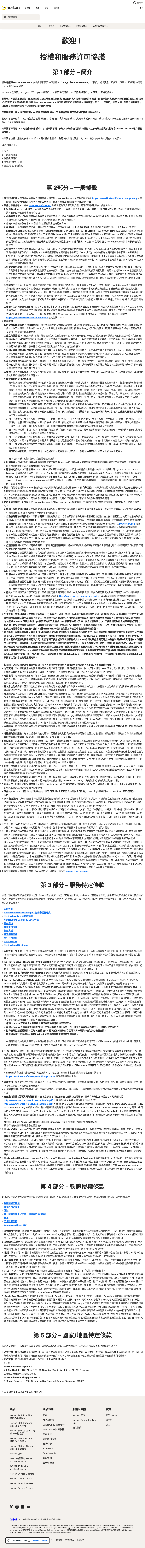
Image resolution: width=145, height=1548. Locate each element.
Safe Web (48, 1448)
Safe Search (49, 1453)
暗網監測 (8, 909)
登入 (108, 1424)
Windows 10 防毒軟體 (54, 1424)
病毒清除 (47, 1434)
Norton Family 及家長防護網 (18, 916)
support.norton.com (77, 871)
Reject (44, 1540)
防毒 (45, 1415)
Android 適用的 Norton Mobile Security (21, 1460)
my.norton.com (127, 523)
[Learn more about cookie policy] (29, 1540)
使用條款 (59, 1540)
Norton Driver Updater (21, 1478)
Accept (36, 1540)
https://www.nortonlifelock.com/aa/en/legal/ (28, 1104)
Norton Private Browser (22, 1488)
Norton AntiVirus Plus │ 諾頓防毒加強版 (22, 1417)
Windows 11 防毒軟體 (53, 1429)
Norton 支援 (78, 1415)
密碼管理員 (48, 1462)
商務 (37, 8)
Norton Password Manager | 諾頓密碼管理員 (27, 912)
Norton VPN (10, 941)
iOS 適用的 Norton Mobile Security (19, 1467)
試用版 (56, 8)
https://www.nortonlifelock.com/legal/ (27, 317)
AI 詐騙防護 (48, 1420)
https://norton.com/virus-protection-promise (30, 1076)
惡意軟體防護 (49, 1439)
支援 (46, 8)
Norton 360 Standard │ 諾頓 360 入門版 (22, 1424)
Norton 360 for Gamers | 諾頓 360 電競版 (23, 1447)
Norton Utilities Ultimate (22, 1473)
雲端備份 (8, 923)
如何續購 (76, 1427)
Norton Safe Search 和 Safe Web (21, 920)
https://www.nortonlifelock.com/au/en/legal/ (28, 1100)
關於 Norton (112, 1415)
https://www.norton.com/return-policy (78, 596)
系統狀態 (80, 1540)
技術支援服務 (10, 927)
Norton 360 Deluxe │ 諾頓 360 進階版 (22, 1432)
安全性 (50, 1540)
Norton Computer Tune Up (84, 1421)
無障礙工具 (69, 1540)
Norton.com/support (40, 205)
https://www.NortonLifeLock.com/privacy (114, 198)
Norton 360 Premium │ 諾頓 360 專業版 (22, 1440)
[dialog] (27, 1540)
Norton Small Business (16, 945)
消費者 (27, 8)
